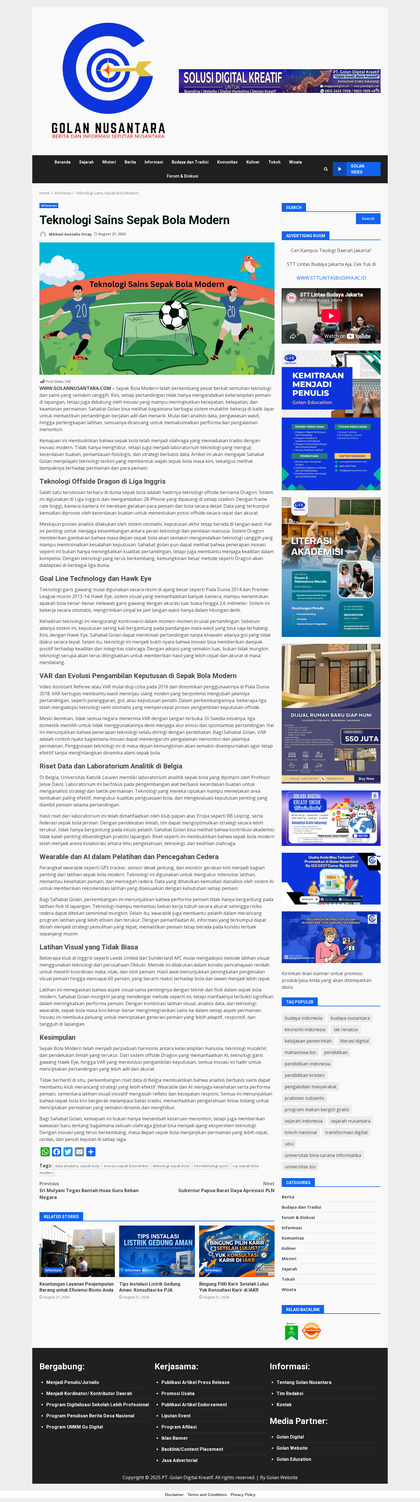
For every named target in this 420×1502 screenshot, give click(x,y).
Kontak (284, 1404)
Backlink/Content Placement (192, 1449)
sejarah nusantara (350, 1121)
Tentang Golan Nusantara (304, 1382)
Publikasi (171, 1382)
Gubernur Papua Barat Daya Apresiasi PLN (226, 1187)
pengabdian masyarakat (311, 1086)
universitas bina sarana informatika (323, 1155)
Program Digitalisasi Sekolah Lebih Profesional (97, 1404)
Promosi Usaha (178, 1393)
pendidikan (336, 1052)
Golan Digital (290, 1437)
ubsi (289, 1144)
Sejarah (86, 162)
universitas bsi (300, 1167)
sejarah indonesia (304, 1121)
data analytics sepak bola (77, 1165)
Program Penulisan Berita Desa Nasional (90, 1416)
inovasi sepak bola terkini (126, 1165)
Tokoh (274, 162)
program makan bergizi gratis (317, 1109)
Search (294, 207)
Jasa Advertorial (179, 1460)
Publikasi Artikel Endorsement (194, 1404)
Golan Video (357, 169)
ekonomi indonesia (305, 1029)
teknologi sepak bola (171, 1165)
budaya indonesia (303, 1018)
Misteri (109, 162)
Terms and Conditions (207, 1494)
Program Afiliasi (179, 1427)
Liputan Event (176, 1416)
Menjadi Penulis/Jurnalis (72, 1382)
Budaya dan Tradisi (190, 162)
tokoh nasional (301, 1132)
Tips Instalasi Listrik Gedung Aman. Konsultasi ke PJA (157, 1251)
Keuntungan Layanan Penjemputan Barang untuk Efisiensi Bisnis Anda (77, 1251)
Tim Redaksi (290, 1393)
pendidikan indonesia (307, 1064)
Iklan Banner (174, 1438)
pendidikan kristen (305, 1075)
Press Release (214, 1382)
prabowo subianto (304, 1098)
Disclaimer (174, 1494)
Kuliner (253, 162)
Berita (130, 162)
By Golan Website (279, 1477)
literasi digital (354, 1041)
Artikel (190, 1382)
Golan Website (292, 1448)
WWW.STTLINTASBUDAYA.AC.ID (331, 278)
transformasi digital (346, 1132)
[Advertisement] (280, 80)
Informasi (154, 162)
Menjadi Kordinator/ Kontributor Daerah (89, 1393)
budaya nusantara (350, 1018)
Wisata (295, 162)
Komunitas (227, 162)
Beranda (63, 162)
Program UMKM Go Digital (74, 1427)
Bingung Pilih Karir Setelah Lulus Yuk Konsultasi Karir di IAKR (237, 1251)
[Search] (326, 169)
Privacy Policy (243, 1494)
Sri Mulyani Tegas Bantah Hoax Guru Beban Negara (89, 1190)
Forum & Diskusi (182, 176)
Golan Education (294, 1459)
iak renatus (346, 1029)
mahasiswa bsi (300, 1052)
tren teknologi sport (211, 1165)
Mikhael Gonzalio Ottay (70, 234)
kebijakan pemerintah (308, 1041)
